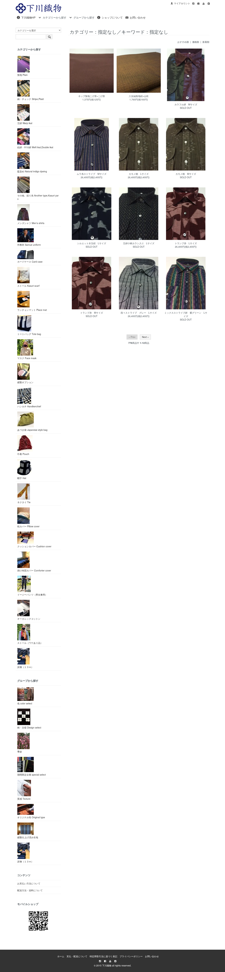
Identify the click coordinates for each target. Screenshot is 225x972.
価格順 (195, 41)
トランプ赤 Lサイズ (186, 243)
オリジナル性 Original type (31, 817)
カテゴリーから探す (54, 17)
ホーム (60, 956)
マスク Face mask (26, 358)
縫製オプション (25, 382)
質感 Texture (23, 798)
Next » (145, 337)
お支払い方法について (28, 883)
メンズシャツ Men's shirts (30, 223)
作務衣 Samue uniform (29, 244)
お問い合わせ (138, 17)
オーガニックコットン (28, 618)
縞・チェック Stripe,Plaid (30, 99)
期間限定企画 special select (31, 774)
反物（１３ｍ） (25, 667)
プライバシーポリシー (131, 956)
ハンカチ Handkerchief (29, 406)
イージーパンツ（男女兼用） (32, 594)
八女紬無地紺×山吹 (139, 96)
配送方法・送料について (30, 890)
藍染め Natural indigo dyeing (32, 171)
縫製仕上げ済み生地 (27, 837)
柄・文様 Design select (29, 727)
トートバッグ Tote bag (29, 334)
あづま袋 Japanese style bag (32, 429)
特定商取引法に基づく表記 (103, 956)
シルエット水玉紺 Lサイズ (91, 243)
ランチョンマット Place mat (32, 309)
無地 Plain (22, 74)
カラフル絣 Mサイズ (185, 104)
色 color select (24, 703)
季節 (19, 751)
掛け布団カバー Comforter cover (34, 570)
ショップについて (112, 17)
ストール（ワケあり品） (30, 642)
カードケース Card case (29, 261)
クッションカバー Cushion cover (34, 546)
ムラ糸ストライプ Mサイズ (91, 173)
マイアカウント (182, 3)
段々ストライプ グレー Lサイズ (139, 312)
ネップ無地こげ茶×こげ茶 (91, 96)
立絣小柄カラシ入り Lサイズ (138, 243)
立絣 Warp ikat (24, 123)
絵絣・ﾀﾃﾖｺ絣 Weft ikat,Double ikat (35, 147)
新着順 (205, 41)
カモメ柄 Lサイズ (139, 173)
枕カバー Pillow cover (28, 526)
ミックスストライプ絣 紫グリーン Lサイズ (185, 314)
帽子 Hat (21, 478)
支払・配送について (77, 956)
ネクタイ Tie (23, 502)
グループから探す (84, 17)
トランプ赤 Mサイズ (91, 312)
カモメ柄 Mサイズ (186, 173)
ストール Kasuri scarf (28, 285)
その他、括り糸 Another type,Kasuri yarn (38, 197)
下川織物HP (28, 17)
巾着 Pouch (23, 454)
